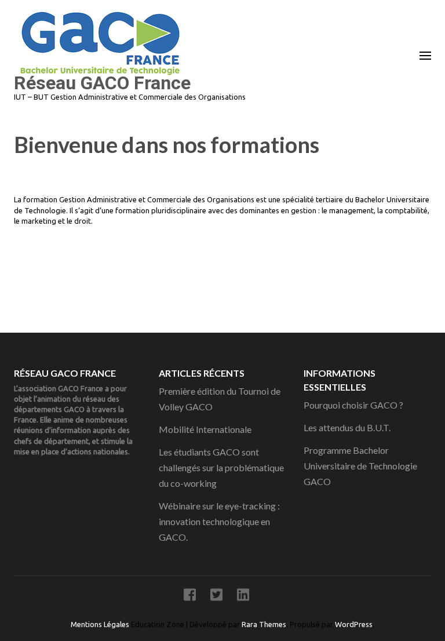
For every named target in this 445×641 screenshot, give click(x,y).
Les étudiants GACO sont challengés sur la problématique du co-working (221, 467)
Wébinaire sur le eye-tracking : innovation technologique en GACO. (219, 521)
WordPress (354, 624)
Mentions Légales (101, 624)
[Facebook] (190, 597)
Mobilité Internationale (205, 429)
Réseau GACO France (102, 83)
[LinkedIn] (243, 597)
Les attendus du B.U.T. (347, 427)
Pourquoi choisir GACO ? (353, 404)
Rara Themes (264, 624)
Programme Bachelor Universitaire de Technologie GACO (360, 466)
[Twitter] (216, 597)
